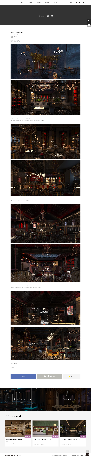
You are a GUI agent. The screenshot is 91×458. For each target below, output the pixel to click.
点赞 (72, 376)
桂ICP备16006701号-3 (81, 455)
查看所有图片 (23, 376)
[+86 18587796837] (89, 21)
